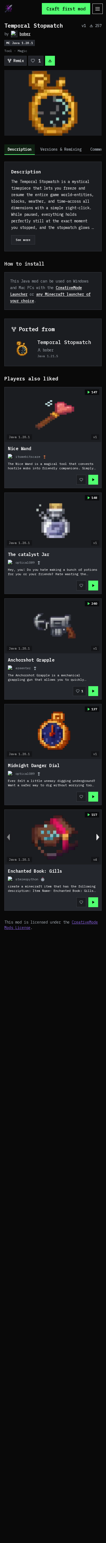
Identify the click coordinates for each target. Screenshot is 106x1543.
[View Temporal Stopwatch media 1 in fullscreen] (53, 103)
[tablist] (53, 149)
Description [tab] (20, 149)
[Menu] (97, 9)
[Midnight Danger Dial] (53, 782)
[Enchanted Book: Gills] (53, 887)
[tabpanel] (53, 546)
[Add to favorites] (81, 480)
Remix (18, 60)
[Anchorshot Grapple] (53, 676)
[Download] (50, 61)
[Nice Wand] (53, 465)
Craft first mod (66, 8)
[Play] (93, 480)
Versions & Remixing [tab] (61, 149)
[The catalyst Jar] (53, 571)
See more (23, 240)
